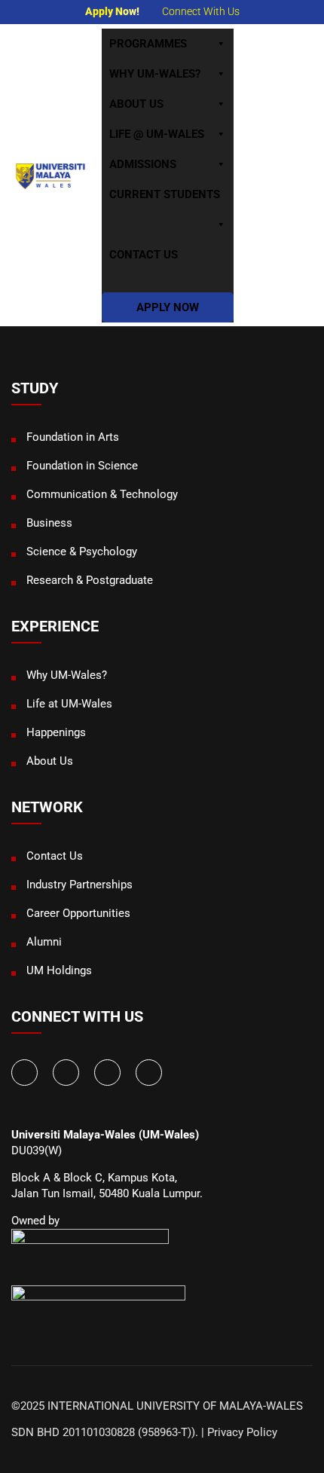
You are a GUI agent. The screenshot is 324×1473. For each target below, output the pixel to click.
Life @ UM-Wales (156, 134)
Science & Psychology (81, 551)
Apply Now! (112, 11)
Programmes (148, 43)
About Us (136, 104)
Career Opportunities (78, 913)
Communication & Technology (102, 494)
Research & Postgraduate (89, 580)
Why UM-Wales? (154, 74)
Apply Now (167, 307)
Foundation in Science (82, 465)
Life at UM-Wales (69, 704)
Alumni (44, 942)
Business (49, 523)
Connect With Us (201, 11)
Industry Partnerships (79, 884)
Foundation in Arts (72, 437)
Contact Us (143, 254)
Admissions (142, 164)
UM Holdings (59, 970)
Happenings (56, 732)
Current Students (164, 194)
